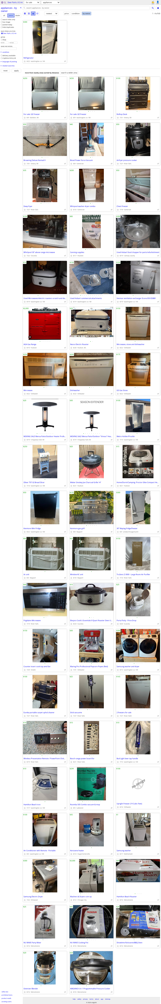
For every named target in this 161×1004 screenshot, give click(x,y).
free (4, 40)
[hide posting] (65, 61)
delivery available (9, 55)
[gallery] (33, 13)
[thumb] (29, 13)
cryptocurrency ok (9, 58)
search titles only (9, 19)
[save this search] (158, 8)
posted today (7, 25)
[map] (37, 13)
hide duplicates (8, 27)
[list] (25, 13)
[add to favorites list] (24, 61)
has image (6, 22)
